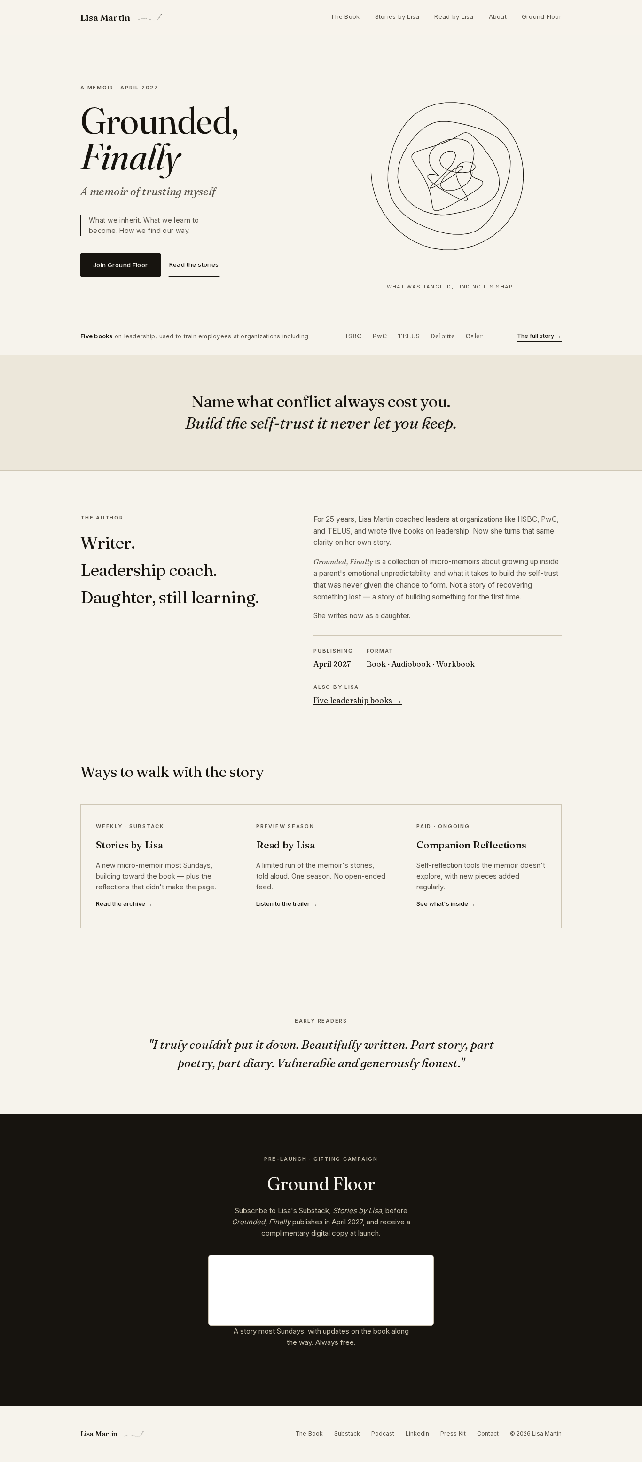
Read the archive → (124, 903)
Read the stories (194, 264)
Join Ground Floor (120, 265)
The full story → (539, 335)
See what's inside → (446, 903)
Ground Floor (542, 16)
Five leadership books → (357, 700)
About (498, 16)
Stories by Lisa (397, 16)
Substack (347, 1433)
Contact (488, 1433)
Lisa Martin (105, 17)
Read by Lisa (453, 16)
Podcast (382, 1433)
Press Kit (453, 1433)
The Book (345, 16)
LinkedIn (417, 1433)
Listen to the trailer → (286, 903)
